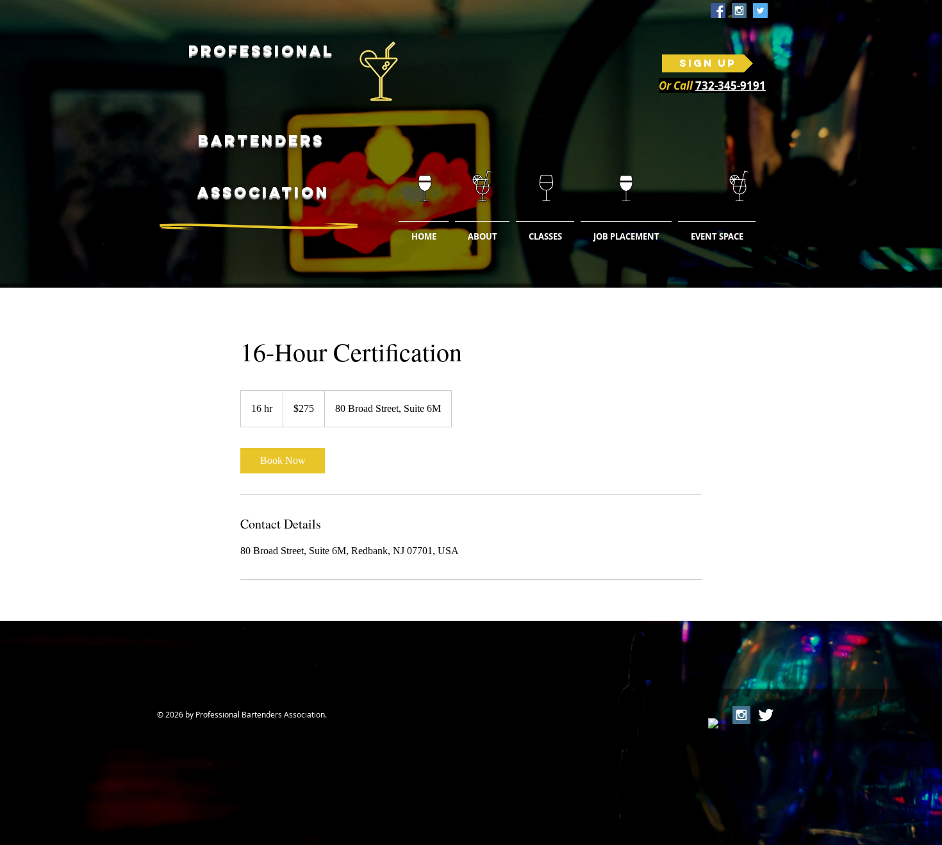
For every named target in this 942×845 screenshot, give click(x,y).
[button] (545, 230)
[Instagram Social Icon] (739, 10)
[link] (282, 460)
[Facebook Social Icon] (718, 10)
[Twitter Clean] (766, 715)
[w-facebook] (717, 727)
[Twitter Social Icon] (760, 10)
